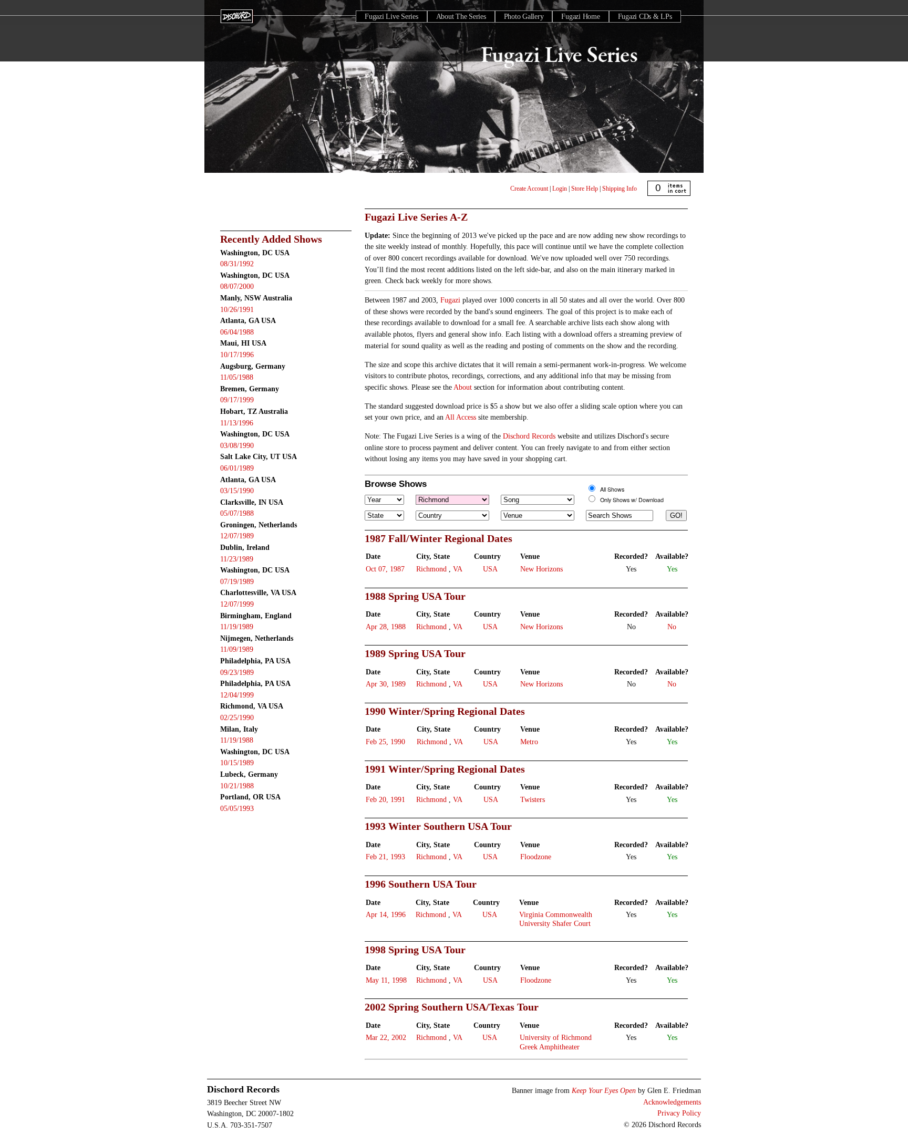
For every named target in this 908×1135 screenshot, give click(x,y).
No (671, 626)
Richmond (431, 569)
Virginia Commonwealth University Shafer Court (555, 919)
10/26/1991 (237, 309)
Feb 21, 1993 (385, 856)
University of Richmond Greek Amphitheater (556, 1041)
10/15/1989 (237, 762)
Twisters (532, 799)
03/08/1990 (237, 445)
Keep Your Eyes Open (604, 1090)
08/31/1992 (237, 263)
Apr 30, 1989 (386, 684)
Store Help (584, 188)
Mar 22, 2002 (386, 1037)
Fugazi (450, 300)
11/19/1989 (236, 626)
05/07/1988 (237, 513)
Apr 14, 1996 (386, 914)
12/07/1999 (237, 604)
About (462, 387)
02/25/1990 (237, 717)
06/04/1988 (237, 332)
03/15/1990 (237, 490)
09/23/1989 (237, 672)
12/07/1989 (237, 536)
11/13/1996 (236, 423)
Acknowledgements (672, 1102)
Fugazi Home (580, 16)
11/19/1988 (236, 740)
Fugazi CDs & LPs (645, 16)
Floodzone (535, 856)
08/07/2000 (237, 286)
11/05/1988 (236, 377)
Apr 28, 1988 (386, 626)
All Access (460, 417)
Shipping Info (619, 188)
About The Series (461, 16)
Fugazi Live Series (391, 16)
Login (559, 188)
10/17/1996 (237, 354)
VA (457, 569)
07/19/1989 (237, 581)
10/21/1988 (237, 786)
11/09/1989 (236, 649)
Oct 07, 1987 (385, 569)
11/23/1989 (236, 559)
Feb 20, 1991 (385, 799)
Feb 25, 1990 (385, 741)
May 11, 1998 (386, 980)
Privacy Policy (679, 1113)
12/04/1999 (237, 695)
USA (490, 569)
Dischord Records (529, 436)
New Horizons (541, 569)
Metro (529, 741)
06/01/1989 (237, 468)
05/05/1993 (237, 808)
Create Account (529, 188)
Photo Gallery (524, 16)
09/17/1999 (237, 399)
